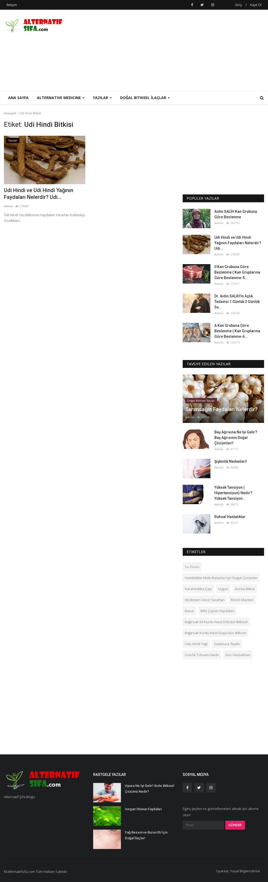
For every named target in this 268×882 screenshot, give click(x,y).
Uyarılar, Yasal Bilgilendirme (238, 871)
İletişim (12, 5)
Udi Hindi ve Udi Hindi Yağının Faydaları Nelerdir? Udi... (38, 193)
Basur (189, 610)
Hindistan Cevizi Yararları (205, 599)
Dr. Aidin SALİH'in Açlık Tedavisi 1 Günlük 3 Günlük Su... (237, 301)
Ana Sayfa (18, 97)
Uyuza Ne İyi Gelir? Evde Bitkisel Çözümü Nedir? (149, 788)
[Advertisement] (203, 50)
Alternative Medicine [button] (59, 97)
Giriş (238, 5)
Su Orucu (192, 566)
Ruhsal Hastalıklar (229, 517)
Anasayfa (10, 113)
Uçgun (223, 588)
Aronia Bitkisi (244, 588)
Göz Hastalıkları (237, 654)
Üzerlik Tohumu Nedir (202, 654)
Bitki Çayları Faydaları (217, 610)
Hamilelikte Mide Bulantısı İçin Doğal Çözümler (221, 577)
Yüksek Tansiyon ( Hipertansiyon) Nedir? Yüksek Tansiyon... (233, 492)
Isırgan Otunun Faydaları (143, 809)
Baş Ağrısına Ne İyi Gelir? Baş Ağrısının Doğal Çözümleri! (235, 437)
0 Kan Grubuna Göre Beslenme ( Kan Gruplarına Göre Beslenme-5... (237, 272)
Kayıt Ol (255, 5)
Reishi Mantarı (242, 599)
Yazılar (13, 140)
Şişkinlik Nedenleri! (230, 461)
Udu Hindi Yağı (196, 643)
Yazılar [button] (101, 97)
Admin (8, 206)
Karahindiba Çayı (198, 588)
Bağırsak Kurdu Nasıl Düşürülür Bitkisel (215, 632)
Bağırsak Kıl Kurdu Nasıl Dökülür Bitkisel (216, 621)
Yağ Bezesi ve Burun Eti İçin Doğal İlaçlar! (146, 835)
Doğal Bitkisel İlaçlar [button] (143, 97)
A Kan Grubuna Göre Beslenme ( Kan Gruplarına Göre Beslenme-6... (237, 331)
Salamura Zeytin (227, 643)
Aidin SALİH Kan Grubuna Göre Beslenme (235, 214)
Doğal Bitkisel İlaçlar (201, 400)
